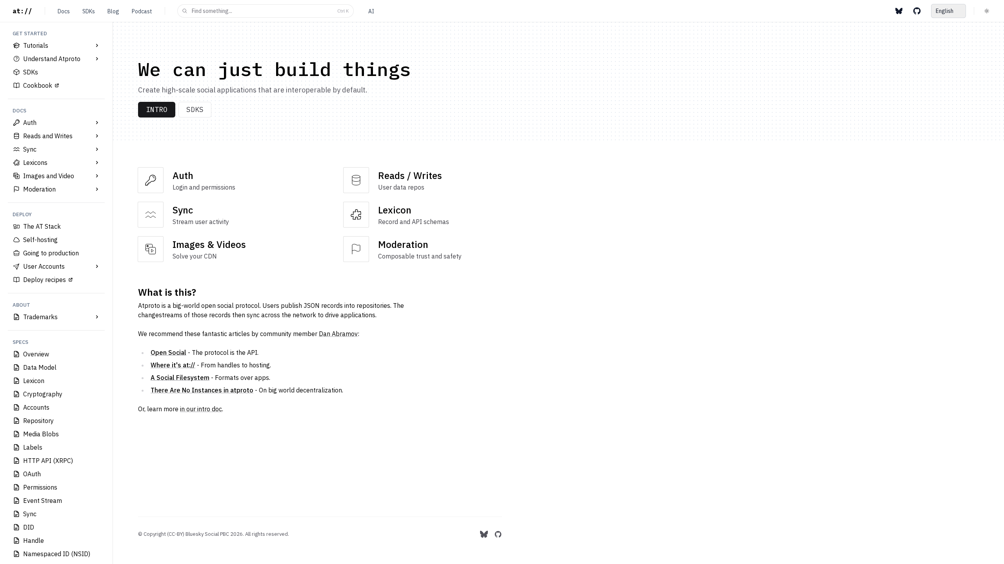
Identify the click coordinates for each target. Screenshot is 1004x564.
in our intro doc (201, 409)
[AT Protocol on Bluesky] (899, 11)
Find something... (270, 10)
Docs (64, 11)
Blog (113, 11)
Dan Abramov (338, 334)
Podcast (142, 11)
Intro (156, 109)
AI (371, 11)
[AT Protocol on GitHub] (917, 11)
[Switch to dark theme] (986, 11)
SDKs (88, 11)
